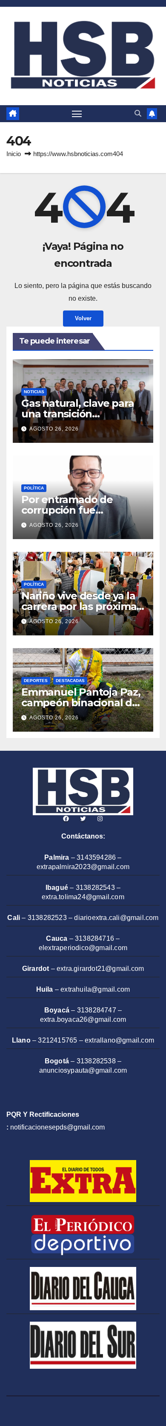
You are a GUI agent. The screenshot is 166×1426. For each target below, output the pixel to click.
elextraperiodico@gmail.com (83, 947)
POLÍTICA (34, 488)
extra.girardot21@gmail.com (100, 968)
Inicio (13, 153)
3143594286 (96, 857)
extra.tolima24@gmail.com (83, 896)
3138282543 (95, 887)
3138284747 (96, 1010)
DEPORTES (36, 680)
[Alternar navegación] (77, 114)
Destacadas (70, 680)
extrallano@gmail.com (119, 1040)
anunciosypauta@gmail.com (83, 1070)
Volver (83, 318)
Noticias (34, 391)
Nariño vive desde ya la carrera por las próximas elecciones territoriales (81, 606)
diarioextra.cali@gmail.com (116, 917)
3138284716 (94, 938)
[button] (138, 113)
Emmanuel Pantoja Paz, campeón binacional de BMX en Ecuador (80, 702)
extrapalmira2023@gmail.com (83, 866)
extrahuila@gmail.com (95, 989)
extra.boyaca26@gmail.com (83, 1019)
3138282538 (96, 1061)
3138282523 (47, 917)
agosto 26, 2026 (54, 429)
